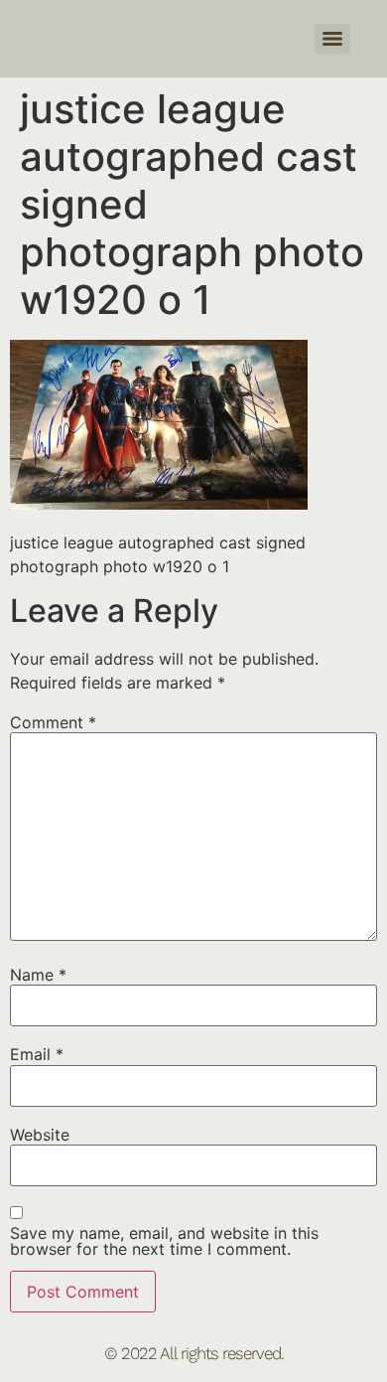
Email (37, 1054)
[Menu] (332, 39)
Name (38, 975)
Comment (53, 722)
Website (39, 1135)
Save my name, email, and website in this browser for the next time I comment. (164, 1241)
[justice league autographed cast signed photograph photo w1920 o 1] (159, 504)
